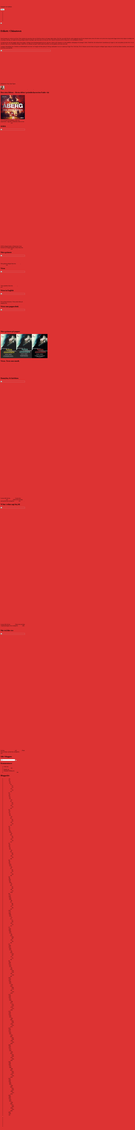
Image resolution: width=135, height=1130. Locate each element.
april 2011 (6, 1032)
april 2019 (6, 898)
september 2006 (8, 1109)
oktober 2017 (7, 923)
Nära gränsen (7, 13)
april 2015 (6, 965)
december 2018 (7, 903)
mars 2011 (6, 1033)
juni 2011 (6, 1029)
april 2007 (6, 1099)
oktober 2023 (7, 822)
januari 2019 (7, 902)
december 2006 (7, 1105)
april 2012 (6, 1015)
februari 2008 (7, 1085)
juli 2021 (6, 860)
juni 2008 (6, 1080)
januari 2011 (7, 1036)
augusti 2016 (7, 942)
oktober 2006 (7, 1108)
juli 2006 (6, 1112)
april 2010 (6, 1049)
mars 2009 (6, 1067)
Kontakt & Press (8, 20)
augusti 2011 (7, 1026)
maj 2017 (6, 930)
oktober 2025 (7, 788)
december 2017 (7, 920)
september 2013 (8, 991)
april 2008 (6, 1082)
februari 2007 (7, 1102)
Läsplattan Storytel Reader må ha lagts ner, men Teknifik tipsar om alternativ (27, 766)
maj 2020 (6, 879)
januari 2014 (7, 986)
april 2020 (6, 881)
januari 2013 (7, 1003)
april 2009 (6, 1066)
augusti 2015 (7, 959)
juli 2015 (6, 961)
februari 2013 (7, 1001)
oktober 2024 (7, 805)
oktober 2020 (7, 872)
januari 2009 (7, 1070)
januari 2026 (7, 784)
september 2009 (8, 1059)
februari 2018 (7, 917)
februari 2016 (7, 951)
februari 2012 (7, 1018)
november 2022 (7, 837)
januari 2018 (7, 919)
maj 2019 (6, 896)
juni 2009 (6, 1063)
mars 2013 (6, 1000)
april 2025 (6, 797)
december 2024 (7, 802)
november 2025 (7, 787)
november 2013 (7, 989)
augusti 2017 (7, 926)
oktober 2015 (7, 956)
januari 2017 (7, 935)
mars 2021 (6, 865)
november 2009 (7, 1056)
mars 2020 (6, 882)
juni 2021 (6, 861)
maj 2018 (6, 913)
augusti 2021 (7, 858)
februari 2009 (7, 1068)
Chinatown (30, 89)
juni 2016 (6, 945)
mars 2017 (6, 933)
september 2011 (7, 1025)
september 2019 (8, 891)
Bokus (22, 501)
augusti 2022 (7, 842)
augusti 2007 (7, 1094)
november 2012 (7, 1005)
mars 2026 (6, 783)
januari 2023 (7, 835)
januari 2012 (7, 1019)
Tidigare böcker (7, 18)
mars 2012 (6, 1017)
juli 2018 (6, 910)
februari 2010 (7, 1052)
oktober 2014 (7, 973)
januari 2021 (7, 868)
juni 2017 (6, 928)
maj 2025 (6, 795)
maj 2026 (6, 780)
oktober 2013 (7, 990)
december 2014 (7, 970)
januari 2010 (7, 1053)
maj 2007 (6, 1098)
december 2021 (7, 853)
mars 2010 (6, 1050)
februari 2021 (7, 867)
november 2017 (7, 921)
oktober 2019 (7, 889)
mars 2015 (6, 966)
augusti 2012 (7, 1010)
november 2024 (7, 804)
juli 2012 (6, 1011)
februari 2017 (7, 934)
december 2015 (7, 954)
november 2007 (7, 1089)
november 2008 (7, 1073)
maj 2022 (6, 846)
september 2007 (8, 1092)
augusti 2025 (7, 791)
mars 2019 (6, 899)
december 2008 (7, 1071)
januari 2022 (7, 851)
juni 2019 (6, 895)
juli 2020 (6, 877)
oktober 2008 (7, 1074)
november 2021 (7, 854)
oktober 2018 (7, 906)
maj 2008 (6, 1081)
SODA (5, 15)
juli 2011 (6, 1028)
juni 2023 (6, 828)
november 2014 (7, 972)
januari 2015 (7, 969)
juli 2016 (6, 944)
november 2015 (7, 955)
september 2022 (8, 840)
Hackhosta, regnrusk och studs (13, 35)
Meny (2, 9)
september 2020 (8, 874)
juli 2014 (6, 977)
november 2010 (7, 1039)
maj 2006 (6, 1115)
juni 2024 (6, 811)
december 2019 (7, 886)
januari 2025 (7, 801)
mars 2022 (6, 849)
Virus (5, 12)
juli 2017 (6, 927)
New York (36, 89)
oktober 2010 (7, 1040)
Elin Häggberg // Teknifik (10, 772)
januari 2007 (7, 1103)
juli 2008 (6, 1078)
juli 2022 (6, 843)
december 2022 (7, 836)
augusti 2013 (7, 993)
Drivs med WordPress (13, 1128)
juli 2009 (6, 1061)
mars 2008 (6, 1084)
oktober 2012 (7, 1007)
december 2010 (7, 1038)
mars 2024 (6, 815)
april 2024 (6, 814)
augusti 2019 (7, 892)
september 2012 (8, 1008)
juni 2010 (6, 1046)
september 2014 (8, 975)
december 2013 (7, 987)
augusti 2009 (7, 1060)
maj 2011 (6, 1031)
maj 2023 (6, 829)
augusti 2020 (7, 875)
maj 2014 (6, 980)
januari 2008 (7, 1087)
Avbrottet (6, 16)
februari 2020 (7, 884)
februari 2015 (7, 968)
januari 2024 (7, 818)
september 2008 (8, 1075)
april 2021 (6, 864)
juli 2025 (6, 793)
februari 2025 (7, 800)
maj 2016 (6, 947)
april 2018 (6, 914)
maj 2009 (6, 1064)
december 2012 (7, 1004)
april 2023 (6, 830)
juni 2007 (6, 1096)
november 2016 (7, 938)
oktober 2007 (7, 1091)
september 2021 (8, 857)
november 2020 (7, 871)
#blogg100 (24, 89)
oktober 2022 (7, 839)
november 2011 (7, 1022)
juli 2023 (6, 826)
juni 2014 (6, 979)
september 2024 (8, 807)
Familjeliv (19, 89)
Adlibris (16, 501)
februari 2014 (7, 984)
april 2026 (6, 781)
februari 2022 (7, 850)
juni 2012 (6, 1012)
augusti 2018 (7, 909)
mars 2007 (6, 1101)
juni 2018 (6, 912)
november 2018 (7, 905)
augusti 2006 (7, 1110)
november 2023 (7, 821)
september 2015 (8, 958)
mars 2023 (6, 832)
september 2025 (8, 790)
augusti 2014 (7, 976)
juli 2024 (6, 809)
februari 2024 (7, 816)
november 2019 (7, 888)
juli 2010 (6, 1045)
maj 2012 (6, 1014)
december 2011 (7, 1021)
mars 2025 (6, 798)
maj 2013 (6, 997)
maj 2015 (6, 963)
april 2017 (6, 931)
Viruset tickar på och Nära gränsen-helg (22, 768)
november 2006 (7, 1106)
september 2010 (8, 1042)
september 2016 (8, 941)
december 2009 (7, 1054)
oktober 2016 (7, 940)
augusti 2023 (7, 825)
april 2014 (6, 982)
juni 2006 (6, 1113)
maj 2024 (6, 812)
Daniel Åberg (4, 4)
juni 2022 (6, 844)
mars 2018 (6, 916)
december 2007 (7, 1088)
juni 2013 (6, 996)
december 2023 (7, 819)
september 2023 (8, 823)
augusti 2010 (7, 1043)
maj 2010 (6, 1047)
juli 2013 (6, 994)
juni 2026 (6, 779)
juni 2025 (6, 794)
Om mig (6, 19)
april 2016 (6, 948)
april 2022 (6, 847)
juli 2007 (6, 1095)
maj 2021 (6, 863)
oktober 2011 (7, 1024)
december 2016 (7, 937)
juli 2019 (6, 893)
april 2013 (6, 998)
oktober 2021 (7, 856)
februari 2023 (7, 833)
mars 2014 (6, 983)
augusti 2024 (7, 808)
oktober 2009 (7, 1057)
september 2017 (8, 924)
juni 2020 (6, 878)
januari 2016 (7, 952)
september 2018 (8, 907)
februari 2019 (7, 900)
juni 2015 (6, 962)
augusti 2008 (7, 1077)
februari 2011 (7, 1035)
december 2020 (7, 870)
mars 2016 (6, 949)
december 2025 (7, 786)
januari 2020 (7, 885)
